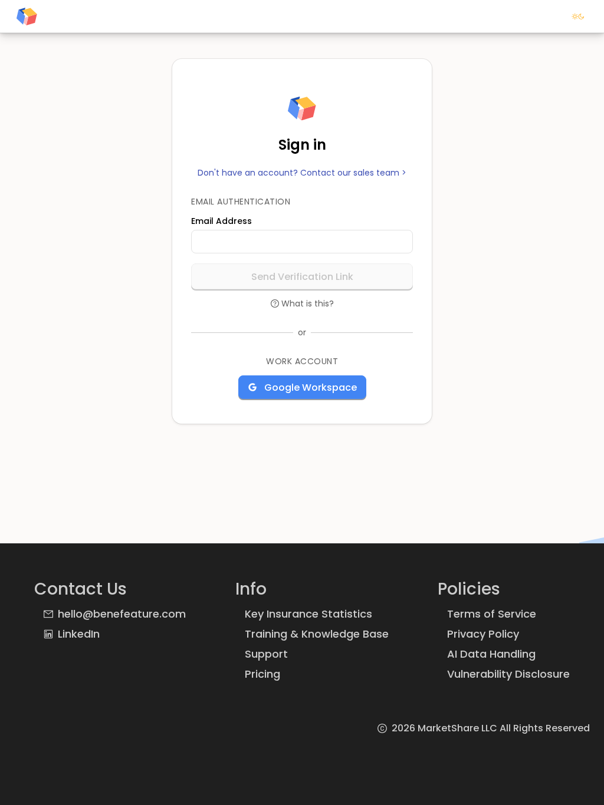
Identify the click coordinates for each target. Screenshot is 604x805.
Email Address (221, 221)
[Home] (27, 16)
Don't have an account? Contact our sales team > (302, 173)
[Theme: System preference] (578, 16)
